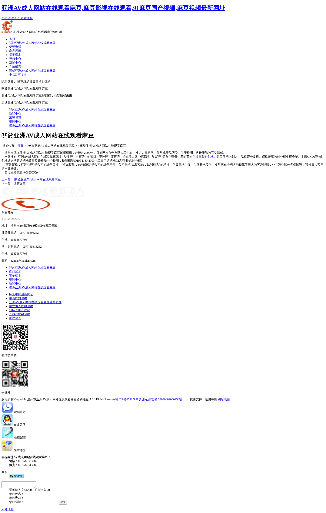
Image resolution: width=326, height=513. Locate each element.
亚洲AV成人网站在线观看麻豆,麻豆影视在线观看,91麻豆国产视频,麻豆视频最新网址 (113, 8)
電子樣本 (15, 54)
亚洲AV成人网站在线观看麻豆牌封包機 (35, 302)
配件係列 (15, 318)
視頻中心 (15, 58)
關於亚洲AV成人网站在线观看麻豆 (32, 43)
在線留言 (15, 66)
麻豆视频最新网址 (21, 294)
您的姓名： (16, 493)
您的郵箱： (16, 497)
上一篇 (6, 179)
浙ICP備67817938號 (128, 399)
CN (13, 74)
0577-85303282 (11, 18)
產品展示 (15, 50)
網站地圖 (27, 18)
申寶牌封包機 (18, 298)
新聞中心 (15, 62)
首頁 (12, 39)
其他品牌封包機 (19, 314)
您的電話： (16, 502)
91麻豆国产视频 (19, 310)
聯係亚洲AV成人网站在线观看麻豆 (32, 70)
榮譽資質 (15, 46)
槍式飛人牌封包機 (21, 306)
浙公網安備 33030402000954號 (161, 399)
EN (22, 74)
